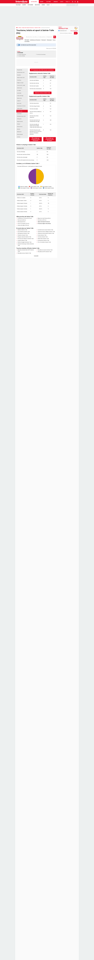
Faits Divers (30, 4)
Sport (41, 1)
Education (37, 4)
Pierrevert (43, 39)
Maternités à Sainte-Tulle (43, 238)
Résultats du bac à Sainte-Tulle (24, 253)
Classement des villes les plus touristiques (43, 70)
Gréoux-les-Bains (21, 225)
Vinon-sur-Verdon (21, 223)
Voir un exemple (74, 30)
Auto (61, 1)
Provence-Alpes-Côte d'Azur (44, 223)
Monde (43, 4)
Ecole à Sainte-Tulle (42, 235)
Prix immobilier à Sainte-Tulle (44, 242)
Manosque (49, 39)
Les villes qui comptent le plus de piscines (35, 139)
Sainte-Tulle (37, 27)
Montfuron (40, 220)
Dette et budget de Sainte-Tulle (24, 242)
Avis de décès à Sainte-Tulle (24, 231)
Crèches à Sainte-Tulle (43, 236)
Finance (56, 1)
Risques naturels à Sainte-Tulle (24, 236)
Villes (48, 4)
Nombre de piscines (22, 54)
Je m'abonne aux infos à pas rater (28, 45)
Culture (48, 1)
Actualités (34, 1)
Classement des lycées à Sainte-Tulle (46, 233)
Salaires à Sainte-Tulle (22, 229)
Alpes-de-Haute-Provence (28, 27)
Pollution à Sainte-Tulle (23, 235)
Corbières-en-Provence (35, 39)
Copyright (36, 255)
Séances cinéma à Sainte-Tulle (42, 92)
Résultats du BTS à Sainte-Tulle (44, 251)
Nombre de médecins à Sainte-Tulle (26, 238)
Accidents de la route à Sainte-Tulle (45, 229)
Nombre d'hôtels (22, 55)
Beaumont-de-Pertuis (42, 218)
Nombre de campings (41, 54)
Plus (67, 1)
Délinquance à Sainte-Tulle (23, 233)
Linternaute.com (63, 30)
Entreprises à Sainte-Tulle (43, 240)
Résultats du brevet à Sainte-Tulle (45, 249)
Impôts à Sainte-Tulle (22, 240)
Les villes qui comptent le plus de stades (49, 139)
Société (24, 4)
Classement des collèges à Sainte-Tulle (46, 231)
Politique (18, 4)
